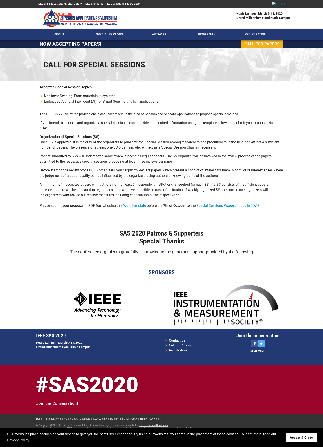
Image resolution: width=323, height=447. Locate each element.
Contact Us (177, 340)
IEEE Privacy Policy (150, 418)
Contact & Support (80, 418)
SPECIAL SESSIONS (109, 34)
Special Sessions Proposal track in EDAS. (228, 206)
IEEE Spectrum (115, 3)
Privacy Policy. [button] (18, 440)
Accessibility (100, 418)
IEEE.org (43, 3)
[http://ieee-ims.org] (226, 305)
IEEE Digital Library (66, 3)
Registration (178, 350)
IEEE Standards (94, 3)
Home (39, 418)
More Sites (133, 3)
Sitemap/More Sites (56, 418)
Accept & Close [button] (301, 437)
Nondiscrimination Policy (123, 418)
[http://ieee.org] (97, 305)
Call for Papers (180, 345)
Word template (134, 206)
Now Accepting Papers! (70, 44)
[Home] (80, 18)
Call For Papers (262, 44)
